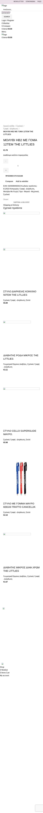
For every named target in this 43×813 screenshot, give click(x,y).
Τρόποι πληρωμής (9, 635)
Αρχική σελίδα (9, 126)
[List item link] (21, 618)
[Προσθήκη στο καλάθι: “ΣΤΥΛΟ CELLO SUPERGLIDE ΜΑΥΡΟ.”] (6, 452)
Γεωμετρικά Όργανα (11, 364)
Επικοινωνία (6, 631)
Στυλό (28, 300)
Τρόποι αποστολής (9, 639)
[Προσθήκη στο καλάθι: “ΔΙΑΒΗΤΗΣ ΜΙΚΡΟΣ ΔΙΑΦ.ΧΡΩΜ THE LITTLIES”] (6, 591)
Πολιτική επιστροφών (10, 648)
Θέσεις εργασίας (8, 652)
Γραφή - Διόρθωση (10, 129)
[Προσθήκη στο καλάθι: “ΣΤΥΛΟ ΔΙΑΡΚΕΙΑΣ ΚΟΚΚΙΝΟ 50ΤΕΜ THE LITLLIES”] (6, 312)
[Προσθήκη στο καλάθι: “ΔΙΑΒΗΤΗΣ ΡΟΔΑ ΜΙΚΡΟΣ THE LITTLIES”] (6, 379)
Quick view (6, 318)
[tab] (21, 202)
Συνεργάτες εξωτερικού (11, 656)
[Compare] (6, 287)
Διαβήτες (23, 364)
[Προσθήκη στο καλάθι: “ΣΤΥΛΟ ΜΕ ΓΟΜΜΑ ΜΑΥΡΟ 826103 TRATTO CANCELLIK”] (6, 525)
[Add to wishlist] (6, 307)
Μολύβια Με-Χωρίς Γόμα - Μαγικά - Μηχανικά (21, 191)
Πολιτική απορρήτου (10, 644)
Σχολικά (19, 126)
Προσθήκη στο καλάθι (14, 176)
